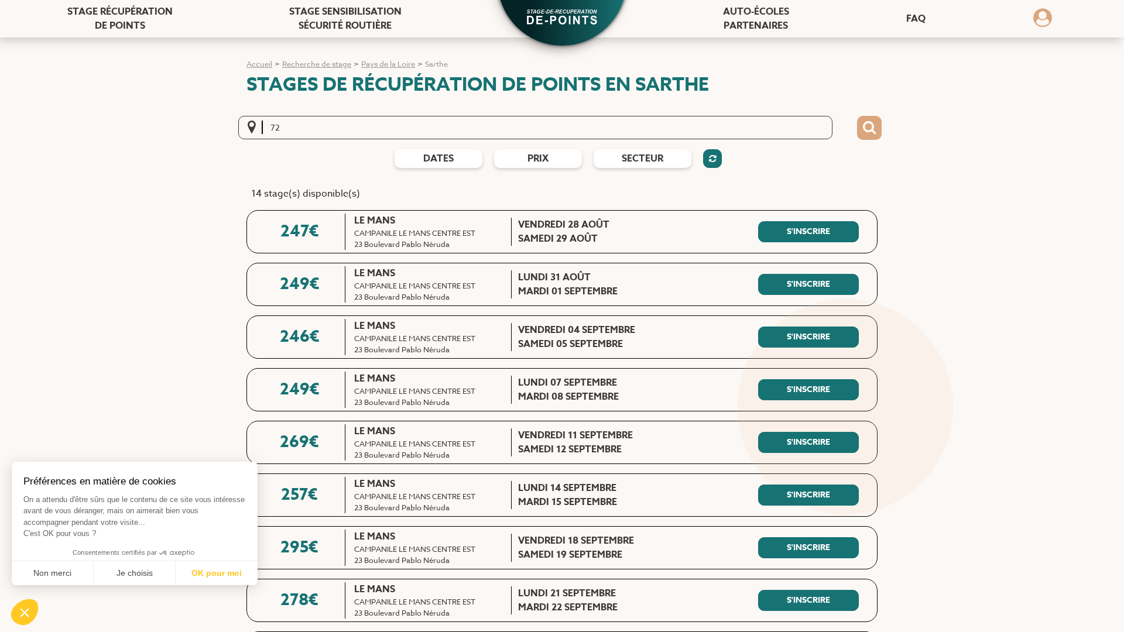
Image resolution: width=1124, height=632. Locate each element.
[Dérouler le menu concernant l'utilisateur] (1042, 22)
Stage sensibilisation (345, 19)
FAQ (916, 19)
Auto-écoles (756, 19)
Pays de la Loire (388, 64)
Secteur (642, 159)
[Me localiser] (255, 127)
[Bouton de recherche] (869, 128)
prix (538, 159)
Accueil (259, 64)
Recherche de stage (316, 64)
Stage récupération (120, 19)
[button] (562, 18)
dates (438, 159)
